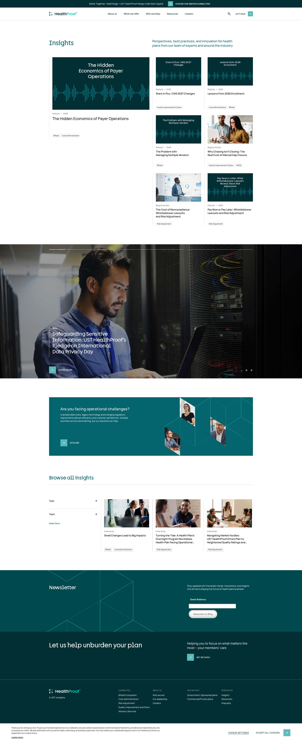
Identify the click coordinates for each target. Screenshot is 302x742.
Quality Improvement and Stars (134, 707)
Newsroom (226, 699)
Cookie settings (238, 732)
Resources (172, 13)
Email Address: (197, 599)
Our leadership (160, 699)
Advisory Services (127, 711)
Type (51, 500)
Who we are (159, 695)
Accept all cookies (268, 732)
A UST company (57, 697)
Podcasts (226, 703)
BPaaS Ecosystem (127, 695)
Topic (52, 514)
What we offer (131, 13)
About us (112, 13)
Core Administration (128, 699)
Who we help (153, 13)
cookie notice (17, 737)
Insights (225, 695)
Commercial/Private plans (200, 699)
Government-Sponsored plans (202, 695)
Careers (189, 13)
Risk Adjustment (126, 703)
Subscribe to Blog (203, 614)
